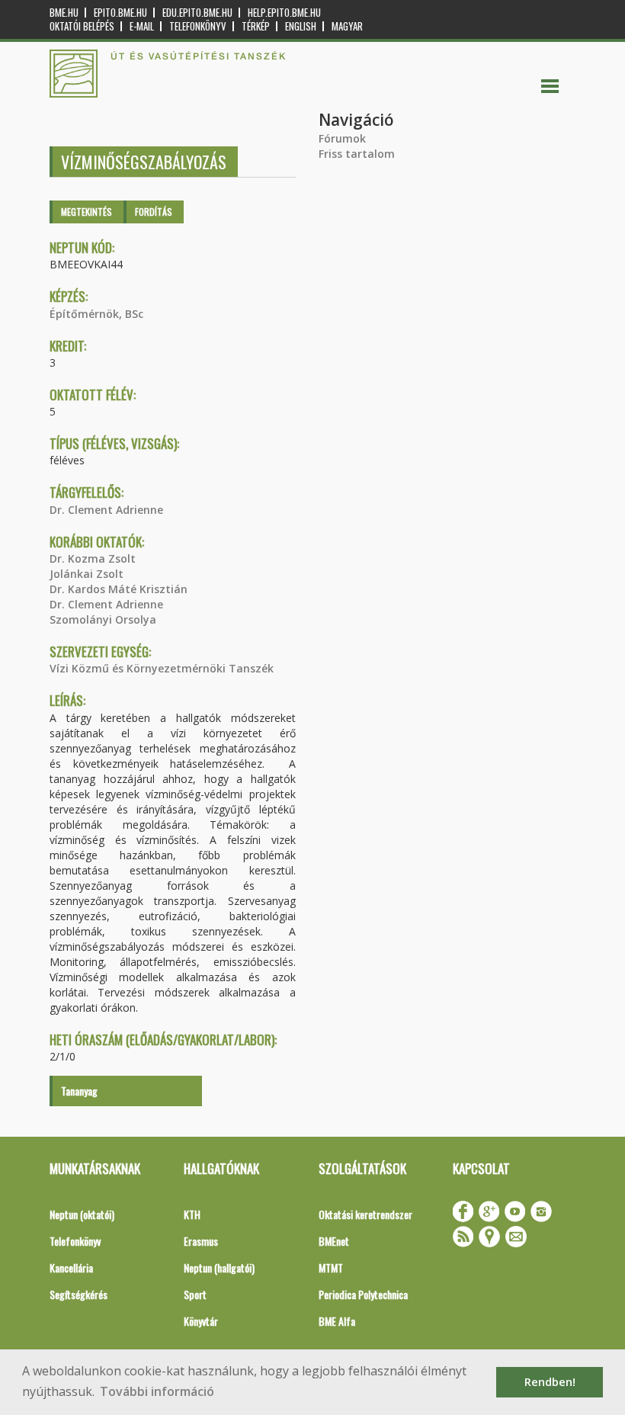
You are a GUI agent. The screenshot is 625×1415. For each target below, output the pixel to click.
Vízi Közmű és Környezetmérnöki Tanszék (162, 668)
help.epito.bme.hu (284, 13)
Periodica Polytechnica (363, 1294)
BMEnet (334, 1241)
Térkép (256, 26)
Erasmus (201, 1241)
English (300, 26)
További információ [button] (157, 1391)
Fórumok (342, 138)
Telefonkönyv (197, 26)
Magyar (347, 26)
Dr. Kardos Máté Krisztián (119, 589)
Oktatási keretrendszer (365, 1214)
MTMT (331, 1267)
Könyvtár (201, 1321)
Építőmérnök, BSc (96, 313)
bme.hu (64, 13)
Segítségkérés (78, 1294)
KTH (192, 1214)
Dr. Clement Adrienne (106, 509)
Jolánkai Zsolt (86, 573)
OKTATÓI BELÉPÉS (82, 26)
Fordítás (153, 211)
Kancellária (71, 1267)
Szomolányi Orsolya (103, 619)
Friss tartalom (357, 153)
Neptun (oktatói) (82, 1214)
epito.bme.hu (120, 13)
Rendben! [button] (549, 1382)
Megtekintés (86, 211)
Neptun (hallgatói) (219, 1267)
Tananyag (79, 1091)
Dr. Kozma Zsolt (93, 558)
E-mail (142, 26)
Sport (195, 1294)
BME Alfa (337, 1321)
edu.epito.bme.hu (197, 13)
